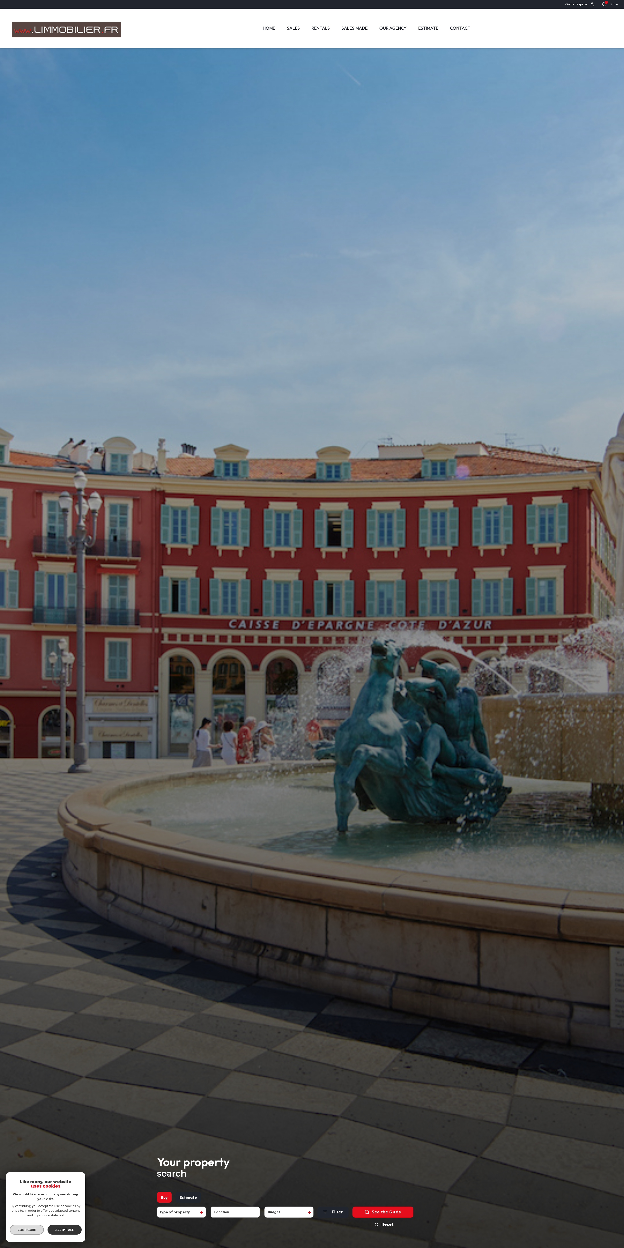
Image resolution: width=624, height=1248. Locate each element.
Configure (27, 1230)
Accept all (64, 1230)
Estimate (188, 1197)
